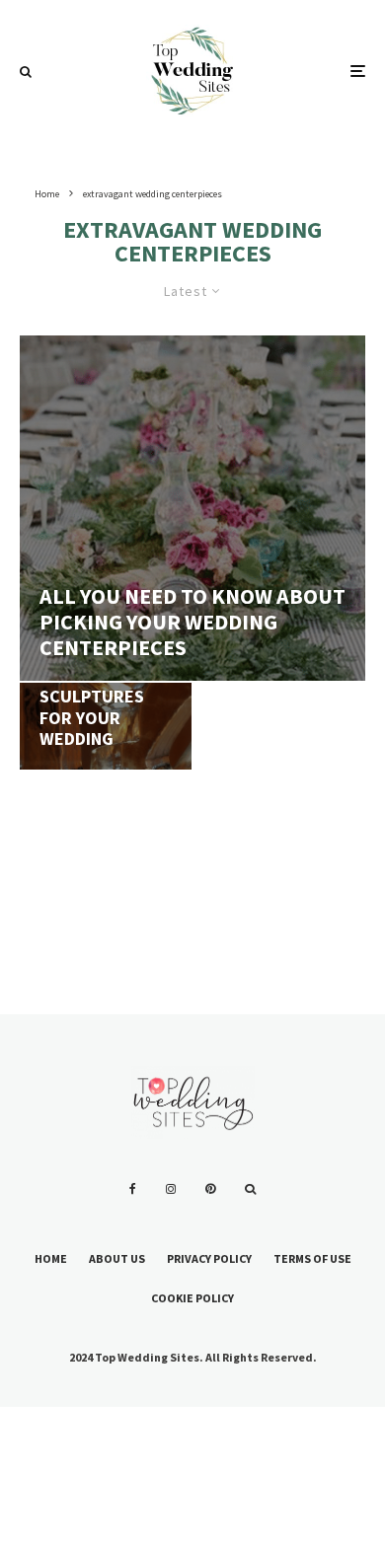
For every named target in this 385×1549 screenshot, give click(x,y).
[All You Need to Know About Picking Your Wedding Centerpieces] (192, 508)
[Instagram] (171, 1189)
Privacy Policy (209, 1258)
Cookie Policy (192, 1298)
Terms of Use (312, 1258)
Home (51, 1258)
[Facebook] (133, 1189)
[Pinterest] (210, 1189)
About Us (117, 1258)
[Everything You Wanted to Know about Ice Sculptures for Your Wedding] (106, 768)
